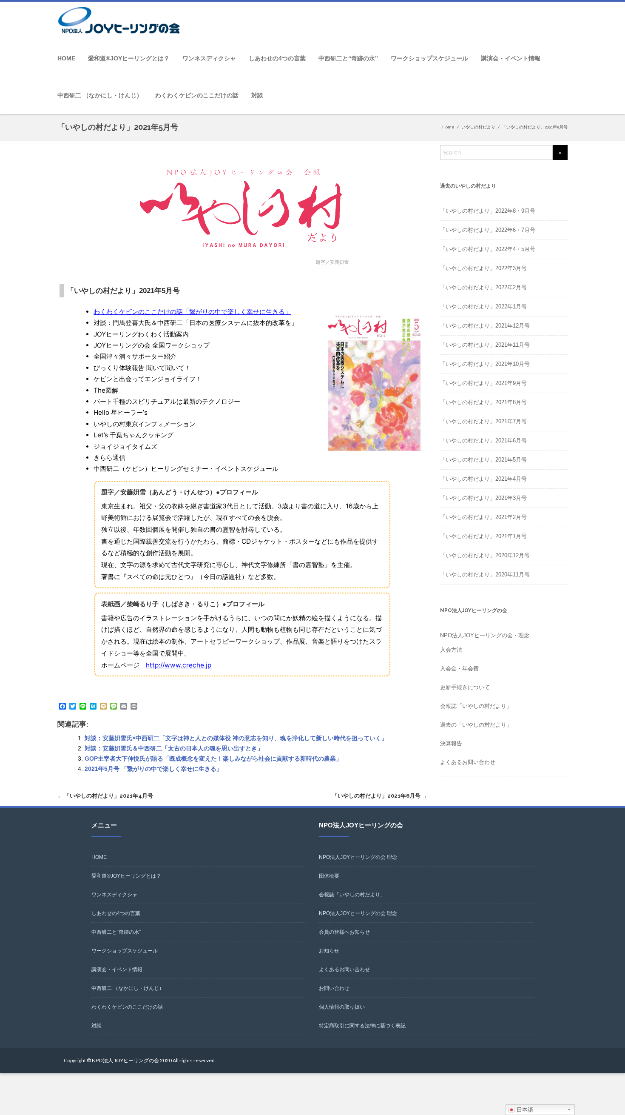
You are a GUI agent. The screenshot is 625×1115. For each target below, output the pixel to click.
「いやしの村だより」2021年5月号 (483, 459)
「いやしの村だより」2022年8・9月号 (487, 211)
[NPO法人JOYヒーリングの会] (121, 21)
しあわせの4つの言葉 (277, 58)
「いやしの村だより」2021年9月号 (483, 383)
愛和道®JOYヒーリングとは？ (129, 58)
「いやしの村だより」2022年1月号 (483, 306)
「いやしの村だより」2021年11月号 (485, 345)
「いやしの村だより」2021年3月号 (483, 498)
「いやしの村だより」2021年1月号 (483, 536)
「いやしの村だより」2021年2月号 (483, 517)
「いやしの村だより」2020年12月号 (485, 555)
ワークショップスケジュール (429, 58)
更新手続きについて (465, 687)
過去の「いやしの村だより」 (476, 724)
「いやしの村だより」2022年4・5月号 (487, 249)
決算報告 (451, 743)
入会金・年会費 (459, 668)
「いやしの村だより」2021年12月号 (485, 325)
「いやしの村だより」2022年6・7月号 (487, 230)
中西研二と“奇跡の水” (348, 58)
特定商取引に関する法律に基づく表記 (362, 1026)
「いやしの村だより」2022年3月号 (483, 268)
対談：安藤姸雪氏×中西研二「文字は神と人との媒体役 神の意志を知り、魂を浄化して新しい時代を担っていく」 (236, 738)
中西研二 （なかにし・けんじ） (99, 95)
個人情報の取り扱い (342, 1007)
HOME (66, 58)
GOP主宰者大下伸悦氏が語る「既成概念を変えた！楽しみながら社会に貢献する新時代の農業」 (213, 758)
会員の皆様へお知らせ (344, 932)
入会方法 (451, 650)
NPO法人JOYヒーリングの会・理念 (484, 635)
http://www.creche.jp (178, 665)
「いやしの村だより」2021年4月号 (105, 796)
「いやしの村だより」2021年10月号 (485, 364)
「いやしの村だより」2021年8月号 (483, 402)
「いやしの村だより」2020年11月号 (485, 574)
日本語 (524, 1109)
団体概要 (329, 876)
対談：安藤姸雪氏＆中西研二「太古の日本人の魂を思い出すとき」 (174, 748)
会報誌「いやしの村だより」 (476, 706)
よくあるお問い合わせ (467, 762)
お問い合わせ (334, 988)
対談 (257, 95)
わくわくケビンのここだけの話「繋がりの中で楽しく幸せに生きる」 (192, 312)
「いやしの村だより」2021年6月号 (379, 796)
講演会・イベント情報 (510, 58)
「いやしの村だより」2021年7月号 (483, 421)
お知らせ (329, 951)
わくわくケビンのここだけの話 (197, 95)
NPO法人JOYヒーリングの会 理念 (358, 857)
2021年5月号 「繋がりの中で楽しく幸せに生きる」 (153, 768)
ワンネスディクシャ (209, 58)
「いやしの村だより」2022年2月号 (483, 287)
